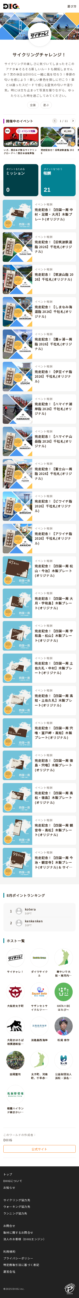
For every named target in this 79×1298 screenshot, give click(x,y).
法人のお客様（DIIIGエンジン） (24, 1239)
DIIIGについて (12, 1181)
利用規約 (9, 1251)
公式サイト (40, 1149)
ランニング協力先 (15, 1213)
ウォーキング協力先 (16, 1207)
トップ (7, 1174)
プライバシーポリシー (18, 1258)
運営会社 (9, 1272)
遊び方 (71, 6)
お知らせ (9, 1188)
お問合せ (9, 1226)
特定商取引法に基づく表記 (21, 1265)
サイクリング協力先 (16, 1200)
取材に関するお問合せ (18, 1232)
